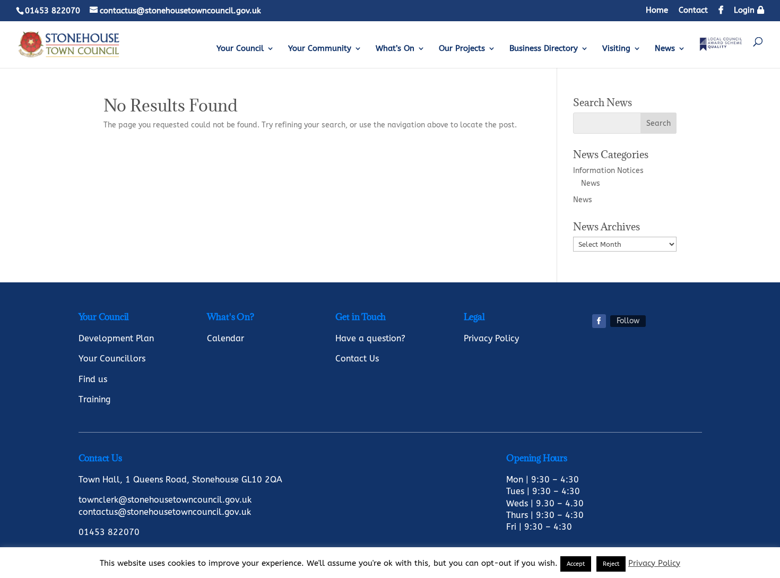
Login (745, 10)
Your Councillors (112, 358)
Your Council (240, 49)
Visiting (616, 49)
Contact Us (357, 358)
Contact (693, 10)
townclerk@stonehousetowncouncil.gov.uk (165, 500)
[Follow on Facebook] (599, 321)
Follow (628, 320)
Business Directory (543, 49)
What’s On (395, 49)
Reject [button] (611, 563)
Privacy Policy (491, 338)
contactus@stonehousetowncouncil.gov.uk (165, 512)
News (665, 49)
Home (657, 10)
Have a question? (370, 338)
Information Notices (608, 170)
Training (94, 399)
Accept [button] (576, 563)
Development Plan (116, 338)
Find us (93, 379)
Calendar (225, 338)
